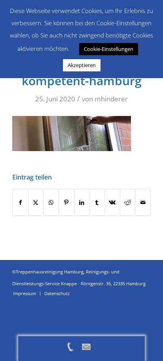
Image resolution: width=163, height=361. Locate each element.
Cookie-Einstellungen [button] (108, 48)
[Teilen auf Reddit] (127, 202)
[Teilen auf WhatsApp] (51, 202)
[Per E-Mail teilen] (142, 202)
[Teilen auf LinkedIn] (81, 202)
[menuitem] (24, 294)
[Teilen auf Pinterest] (66, 202)
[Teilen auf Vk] (112, 202)
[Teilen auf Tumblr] (96, 202)
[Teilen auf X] (36, 202)
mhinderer (111, 98)
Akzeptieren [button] (82, 65)
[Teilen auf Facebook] (20, 202)
